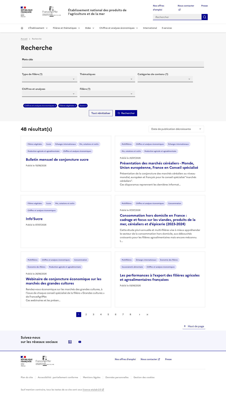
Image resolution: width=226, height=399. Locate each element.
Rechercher (205, 17)
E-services (167, 28)
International (150, 28)
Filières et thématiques (65, 28)
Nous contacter (149, 359)
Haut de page (195, 326)
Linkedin (70, 342)
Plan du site (27, 377)
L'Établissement (36, 28)
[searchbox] (26, 79)
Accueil (22, 28)
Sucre (82, 105)
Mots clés (27, 59)
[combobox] (49, 79)
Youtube (79, 342)
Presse (204, 5)
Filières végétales (66, 105)
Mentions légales (91, 377)
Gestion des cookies (144, 377)
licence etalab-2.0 (92, 389)
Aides (88, 28)
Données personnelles (117, 377)
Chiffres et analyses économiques (117, 28)
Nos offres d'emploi (125, 359)
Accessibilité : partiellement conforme (58, 377)
